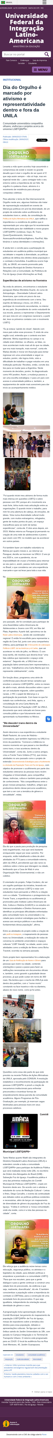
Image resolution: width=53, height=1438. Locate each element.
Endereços (24, 60)
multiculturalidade (23, 1359)
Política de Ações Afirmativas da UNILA (18, 219)
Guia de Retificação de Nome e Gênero (25, 960)
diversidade (37, 1359)
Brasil (9, 2)
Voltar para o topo (43, 1391)
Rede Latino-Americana (12, 635)
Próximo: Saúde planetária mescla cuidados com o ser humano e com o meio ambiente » (26, 1375)
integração (9, 1359)
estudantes (20, 1355)
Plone (44, 1434)
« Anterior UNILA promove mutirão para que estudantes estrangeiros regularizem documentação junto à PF (25, 1367)
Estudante (32, 63)
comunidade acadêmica (36, 1355)
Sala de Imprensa (40, 60)
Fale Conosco (11, 60)
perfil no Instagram (13, 934)
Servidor (21, 63)
